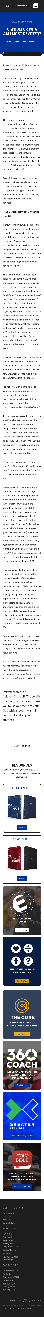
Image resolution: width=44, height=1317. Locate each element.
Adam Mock (7, 1220)
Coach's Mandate (9, 1250)
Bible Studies (8, 1240)
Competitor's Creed (10, 1247)
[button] (35, 5)
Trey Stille (7, 1216)
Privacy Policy (11, 1308)
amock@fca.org (9, 1287)
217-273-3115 (9, 1290)
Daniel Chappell (9, 1213)
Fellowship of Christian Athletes (19, 1306)
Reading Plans (8, 1244)
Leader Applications (10, 1256)
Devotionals (7, 1237)
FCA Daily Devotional (11, 1234)
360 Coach (7, 1253)
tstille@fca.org (8, 1280)
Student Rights (8, 1260)
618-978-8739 (9, 1283)
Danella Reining (9, 1223)
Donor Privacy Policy (29, 1308)
